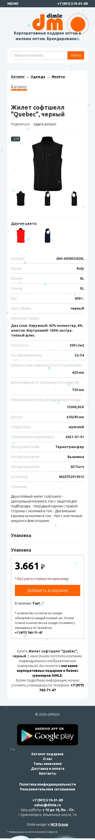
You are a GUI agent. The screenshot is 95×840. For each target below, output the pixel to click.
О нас (47, 759)
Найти (76, 55)
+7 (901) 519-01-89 (72, 4)
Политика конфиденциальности (47, 784)
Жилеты (58, 76)
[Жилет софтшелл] (47, 164)
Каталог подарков (47, 754)
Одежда (38, 76)
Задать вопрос (45, 124)
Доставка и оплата (47, 769)
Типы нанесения (47, 764)
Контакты (47, 773)
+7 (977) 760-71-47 (28, 632)
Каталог (18, 76)
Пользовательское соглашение (47, 789)
